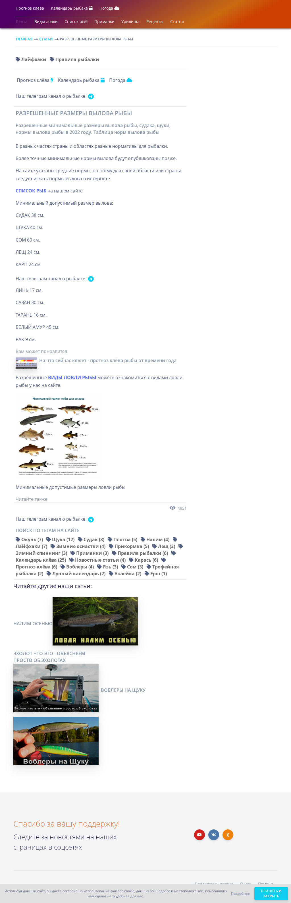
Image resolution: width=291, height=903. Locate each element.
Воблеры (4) (80, 567)
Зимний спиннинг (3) (42, 553)
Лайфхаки (34, 59)
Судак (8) (94, 539)
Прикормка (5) (132, 546)
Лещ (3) (167, 546)
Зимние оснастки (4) (81, 546)
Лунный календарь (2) (79, 573)
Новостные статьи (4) (101, 560)
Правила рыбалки (77, 59)
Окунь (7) (32, 539)
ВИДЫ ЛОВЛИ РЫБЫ (72, 377)
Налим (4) (158, 539)
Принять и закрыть (271, 893)
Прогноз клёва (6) (37, 567)
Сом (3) (135, 567)
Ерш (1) (158, 573)
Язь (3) (111, 567)
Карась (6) (147, 560)
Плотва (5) (125, 539)
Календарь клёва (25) (41, 560)
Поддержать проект (214, 884)
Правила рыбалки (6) (143, 553)
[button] (29, 9)
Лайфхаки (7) (32, 546)
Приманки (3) (93, 553)
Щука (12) (64, 539)
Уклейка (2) (128, 573)
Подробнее (240, 893)
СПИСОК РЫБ (31, 191)
